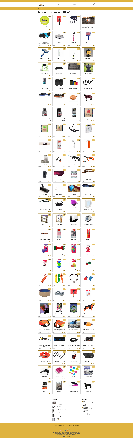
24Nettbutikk (68, 436)
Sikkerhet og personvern (69, 425)
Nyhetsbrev (77, 425)
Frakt (56, 425)
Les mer (75, 434)
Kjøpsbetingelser (61, 425)
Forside (39, 8)
